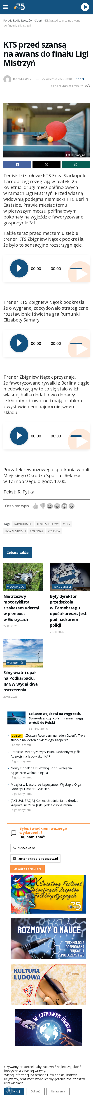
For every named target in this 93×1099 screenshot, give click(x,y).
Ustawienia (58, 1091)
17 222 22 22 (26, 848)
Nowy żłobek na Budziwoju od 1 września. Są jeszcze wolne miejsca (41, 770)
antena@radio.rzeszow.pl (38, 858)
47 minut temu (21, 745)
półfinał (36, 531)
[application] (46, 268)
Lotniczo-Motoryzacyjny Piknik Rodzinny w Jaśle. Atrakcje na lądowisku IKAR (46, 754)
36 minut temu (38, 728)
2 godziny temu (22, 777)
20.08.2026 (57, 632)
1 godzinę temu (22, 761)
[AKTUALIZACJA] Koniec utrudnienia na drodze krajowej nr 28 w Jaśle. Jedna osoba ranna (44, 802)
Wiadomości (15, 586)
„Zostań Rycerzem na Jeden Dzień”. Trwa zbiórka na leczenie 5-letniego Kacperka (48, 737)
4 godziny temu (22, 810)
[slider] (76, 268)
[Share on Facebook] (17, 164)
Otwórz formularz (28, 869)
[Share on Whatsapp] (76, 164)
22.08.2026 (10, 626)
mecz (67, 524)
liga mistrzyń (15, 531)
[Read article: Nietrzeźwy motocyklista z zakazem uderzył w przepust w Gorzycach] (23, 577)
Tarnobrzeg (23, 524)
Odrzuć (35, 1091)
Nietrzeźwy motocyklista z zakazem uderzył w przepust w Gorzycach (21, 608)
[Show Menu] (5, 7)
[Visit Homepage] (19, 6)
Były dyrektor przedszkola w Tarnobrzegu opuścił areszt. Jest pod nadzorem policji (68, 611)
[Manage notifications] (8, 1090)
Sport (80, 79)
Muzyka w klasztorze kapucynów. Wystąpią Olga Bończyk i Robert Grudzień (46, 786)
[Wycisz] (67, 268)
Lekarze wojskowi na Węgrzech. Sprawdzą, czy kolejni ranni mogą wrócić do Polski (56, 718)
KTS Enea (54, 531)
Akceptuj (14, 1091)
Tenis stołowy (48, 524)
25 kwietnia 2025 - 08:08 (57, 79)
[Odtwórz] (19, 268)
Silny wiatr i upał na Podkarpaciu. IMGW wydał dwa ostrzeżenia (20, 681)
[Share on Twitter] (46, 164)
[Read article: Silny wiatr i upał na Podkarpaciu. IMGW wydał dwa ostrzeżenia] (23, 653)
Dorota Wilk (22, 79)
